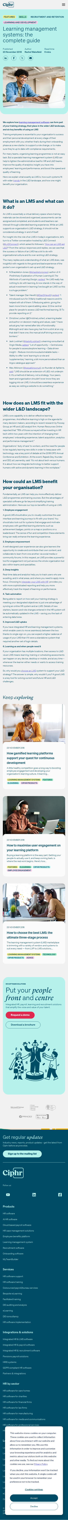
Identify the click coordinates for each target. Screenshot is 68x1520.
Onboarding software (13, 1253)
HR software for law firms (15, 1407)
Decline (34, 1506)
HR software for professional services (21, 1424)
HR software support (13, 1276)
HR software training (13, 1281)
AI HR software (10, 1219)
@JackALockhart (32, 341)
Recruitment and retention (47, 16)
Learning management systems (24, 780)
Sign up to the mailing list (22, 1153)
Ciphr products (29, 783)
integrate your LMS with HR (35, 581)
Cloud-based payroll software (17, 1224)
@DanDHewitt (44, 295)
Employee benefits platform (16, 1236)
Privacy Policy (40, 1464)
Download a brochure (23, 1024)
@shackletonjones (39, 272)
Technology (49, 954)
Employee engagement (19, 870)
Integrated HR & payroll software (19, 1344)
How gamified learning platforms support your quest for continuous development (30, 758)
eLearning (13, 783)
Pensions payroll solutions (15, 1356)
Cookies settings (34, 1489)
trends (16, 180)
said (11, 371)
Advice (30, 958)
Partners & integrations (14, 1373)
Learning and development (20, 22)
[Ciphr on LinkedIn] (34, 1194)
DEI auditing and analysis (15, 1304)
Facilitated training (12, 1299)
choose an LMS (28, 670)
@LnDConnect (10, 244)
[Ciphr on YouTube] (8, 1194)
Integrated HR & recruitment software (21, 1350)
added (25, 344)
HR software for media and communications (24, 1419)
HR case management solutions (18, 1230)
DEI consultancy (11, 1316)
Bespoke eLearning (12, 1293)
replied (41, 279)
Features (9, 16)
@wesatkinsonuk (32, 367)
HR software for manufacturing (18, 1413)
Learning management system (18, 1241)
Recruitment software (13, 1247)
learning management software (34, 122)
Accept (34, 1498)
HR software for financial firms (17, 1401)
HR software (9, 1213)
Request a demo (20, 1015)
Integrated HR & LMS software (18, 1339)
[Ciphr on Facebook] (60, 1194)
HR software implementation (17, 1322)
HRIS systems (9, 1361)
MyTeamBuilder (10, 1259)
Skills (22, 16)
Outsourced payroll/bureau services (20, 1287)
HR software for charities (15, 1396)
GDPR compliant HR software (17, 1367)
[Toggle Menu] (62, 5)
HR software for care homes (16, 1390)
